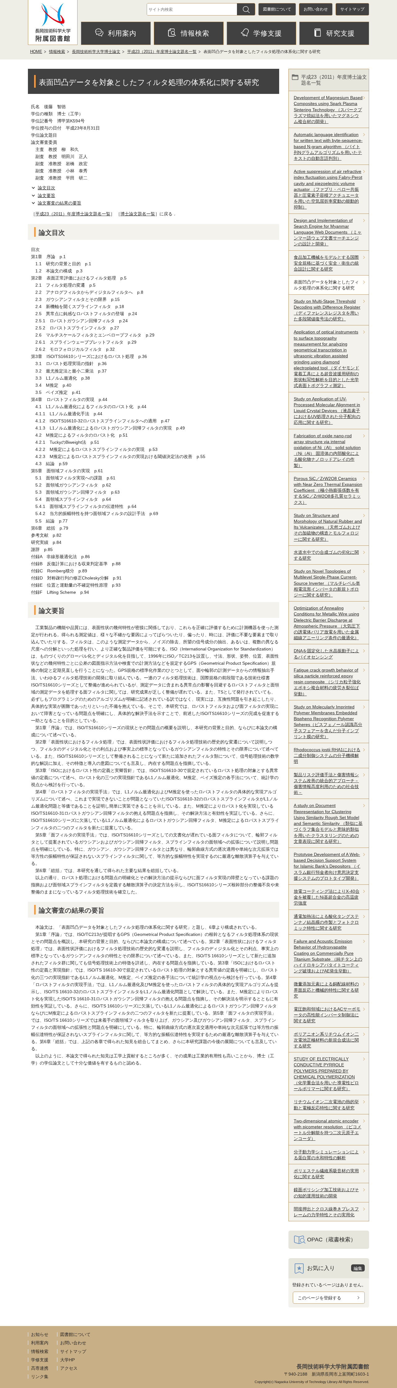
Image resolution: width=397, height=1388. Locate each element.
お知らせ (39, 1334)
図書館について (277, 9)
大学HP (67, 1359)
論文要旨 (46, 195)
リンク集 (39, 1376)
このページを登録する (319, 1297)
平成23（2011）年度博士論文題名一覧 (162, 51)
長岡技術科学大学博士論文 (96, 51)
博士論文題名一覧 (137, 213)
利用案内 (122, 33)
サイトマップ (352, 9)
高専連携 (39, 1368)
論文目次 (46, 187)
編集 (358, 1268)
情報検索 (195, 33)
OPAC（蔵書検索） (331, 1239)
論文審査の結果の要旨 (59, 202)
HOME (36, 51)
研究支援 (340, 33)
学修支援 (267, 33)
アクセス (69, 1368)
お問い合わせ (316, 9)
